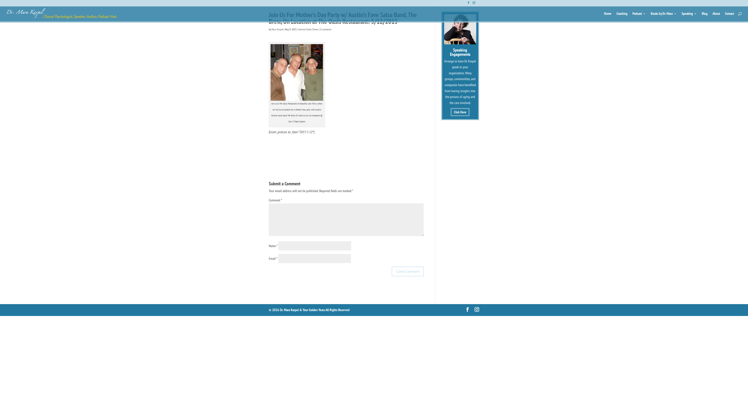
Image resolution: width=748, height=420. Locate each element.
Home (607, 14)
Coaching (622, 14)
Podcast (637, 14)
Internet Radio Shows (308, 29)
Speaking (687, 14)
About (716, 14)
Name (273, 246)
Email (273, 258)
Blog (704, 14)
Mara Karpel (277, 29)
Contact (729, 14)
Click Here (460, 112)
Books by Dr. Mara (662, 14)
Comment (275, 200)
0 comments (326, 29)
